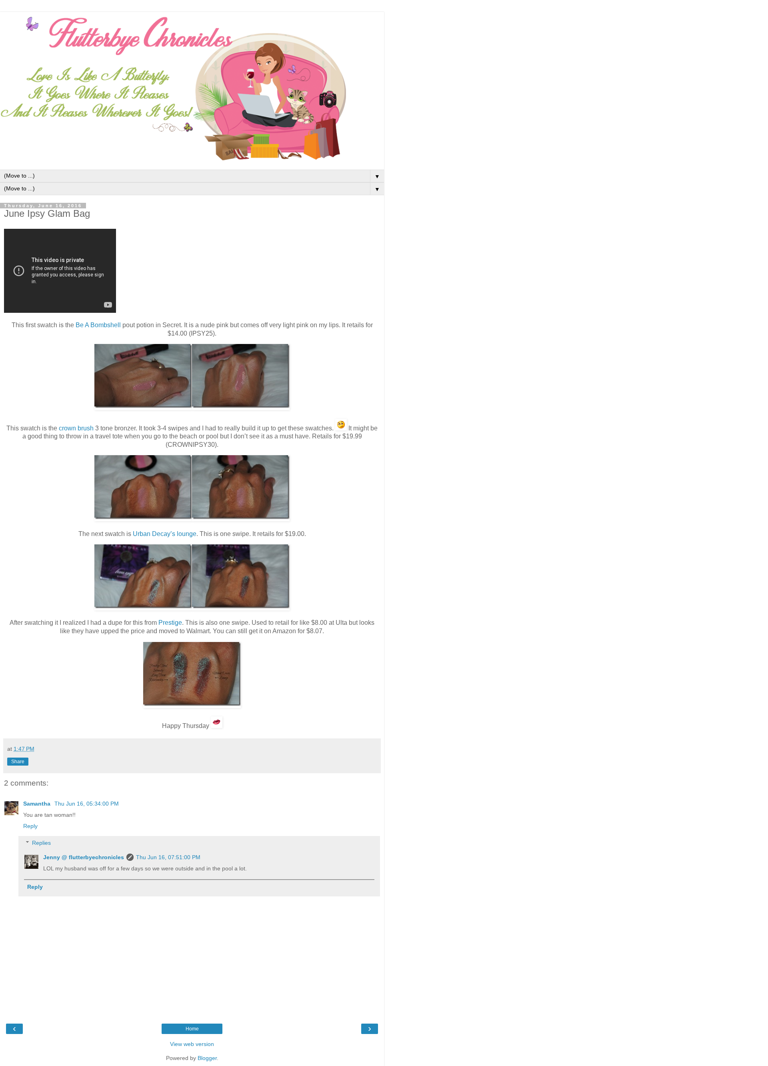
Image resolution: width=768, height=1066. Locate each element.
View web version (192, 1044)
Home (192, 1029)
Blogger (207, 1058)
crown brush (76, 428)
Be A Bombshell (98, 325)
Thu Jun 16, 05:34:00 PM (86, 803)
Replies (41, 843)
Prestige (170, 622)
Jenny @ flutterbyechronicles (83, 857)
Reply (30, 826)
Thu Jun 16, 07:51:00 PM (168, 857)
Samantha (37, 803)
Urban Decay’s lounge (164, 533)
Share (17, 761)
